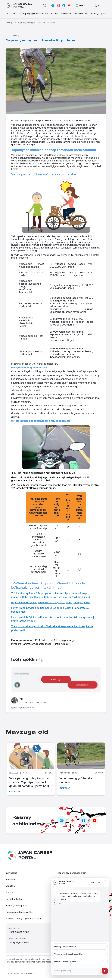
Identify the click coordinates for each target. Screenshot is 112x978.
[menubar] (56, 13)
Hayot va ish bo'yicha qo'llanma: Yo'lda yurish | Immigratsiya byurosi (50, 602)
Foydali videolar (14, 899)
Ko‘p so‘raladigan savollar (19, 912)
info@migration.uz (19, 942)
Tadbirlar (10, 879)
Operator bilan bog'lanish (65, 961)
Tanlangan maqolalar (17, 905)
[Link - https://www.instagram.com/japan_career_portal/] (58, 5)
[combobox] (81, 5)
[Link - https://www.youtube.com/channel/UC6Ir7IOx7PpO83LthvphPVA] (69, 5)
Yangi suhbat (95, 882)
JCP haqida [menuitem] (12, 13)
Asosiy (9, 22)
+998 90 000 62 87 (19, 932)
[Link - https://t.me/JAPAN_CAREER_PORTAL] (52, 5)
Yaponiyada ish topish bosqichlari (68, 954)
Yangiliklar (11, 886)
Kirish (101, 5)
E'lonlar (10, 892)
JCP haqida (11, 873)
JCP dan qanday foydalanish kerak (23, 918)
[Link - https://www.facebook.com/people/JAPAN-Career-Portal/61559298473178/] (63, 5)
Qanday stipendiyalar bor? (65, 946)
